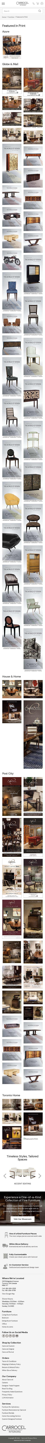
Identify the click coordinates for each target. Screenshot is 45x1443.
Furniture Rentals (8, 1413)
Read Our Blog (7, 1389)
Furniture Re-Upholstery (10, 1407)
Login (42, 3)
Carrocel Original (8, 1349)
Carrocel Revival (8, 1352)
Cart (37, 3)
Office (4, 1324)
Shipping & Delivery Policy (11, 1364)
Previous (4, 1175)
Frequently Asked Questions (12, 1392)
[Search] (40, 11)
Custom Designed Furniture (12, 1419)
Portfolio (11, 17)
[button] (12, 47)
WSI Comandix (26, 1440)
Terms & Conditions (9, 1361)
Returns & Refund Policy (10, 1367)
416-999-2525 (10, 1288)
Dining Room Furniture (10, 1321)
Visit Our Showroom (22, 1219)
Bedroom (5, 1318)
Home (4, 17)
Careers (5, 1383)
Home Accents (7, 1327)
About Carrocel (7, 1380)
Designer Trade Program (10, 1386)
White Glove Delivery (9, 1370)
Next (38, 1175)
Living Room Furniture (9, 1315)
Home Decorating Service (11, 1416)
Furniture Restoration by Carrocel (14, 1410)
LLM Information (8, 1398)
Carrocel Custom (8, 1346)
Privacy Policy (7, 1395)
